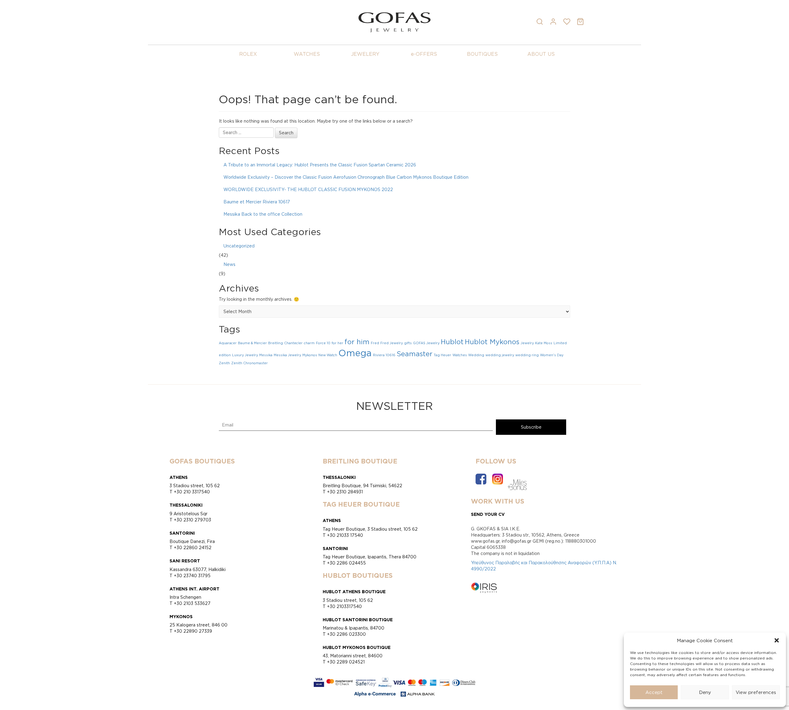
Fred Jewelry (391, 343)
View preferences (756, 692)
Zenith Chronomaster (249, 363)
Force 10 (323, 343)
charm (309, 343)
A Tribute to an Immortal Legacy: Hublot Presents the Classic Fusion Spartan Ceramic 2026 (319, 164)
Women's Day (551, 355)
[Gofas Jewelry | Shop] (394, 21)
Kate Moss (543, 343)
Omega (355, 353)
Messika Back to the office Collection (262, 214)
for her (337, 343)
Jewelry (527, 343)
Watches (459, 355)
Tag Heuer (442, 355)
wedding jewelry (499, 355)
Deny (705, 692)
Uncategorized (239, 245)
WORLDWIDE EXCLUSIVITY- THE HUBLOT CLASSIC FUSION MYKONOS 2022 (308, 189)
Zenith (224, 363)
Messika (265, 355)
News (229, 264)
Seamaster (414, 353)
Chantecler (293, 343)
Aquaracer (228, 343)
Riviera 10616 (384, 355)
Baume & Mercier (252, 343)
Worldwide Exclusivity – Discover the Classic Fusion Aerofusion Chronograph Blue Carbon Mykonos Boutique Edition (345, 177)
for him (357, 341)
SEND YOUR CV (488, 514)
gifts (408, 343)
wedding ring (527, 355)
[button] (777, 640)
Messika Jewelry (287, 355)
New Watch (327, 355)
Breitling (275, 343)
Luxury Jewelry (245, 355)
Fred (375, 343)
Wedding (476, 355)
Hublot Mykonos (492, 341)
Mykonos (309, 355)
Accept (654, 692)
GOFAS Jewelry (426, 343)
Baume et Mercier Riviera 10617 (256, 201)
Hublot (452, 341)
